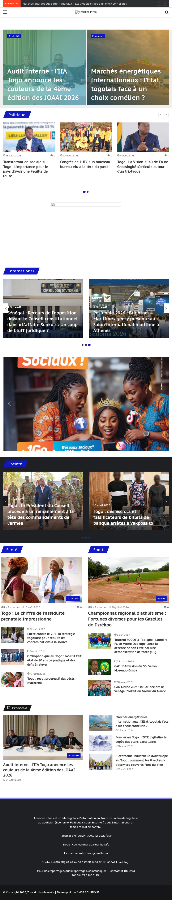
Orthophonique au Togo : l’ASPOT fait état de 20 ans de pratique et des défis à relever (54, 660)
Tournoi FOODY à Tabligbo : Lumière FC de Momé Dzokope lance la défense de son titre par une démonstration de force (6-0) (140, 646)
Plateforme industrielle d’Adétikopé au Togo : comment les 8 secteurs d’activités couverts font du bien (142, 760)
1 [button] (84, 192)
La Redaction (12, 607)
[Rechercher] (167, 13)
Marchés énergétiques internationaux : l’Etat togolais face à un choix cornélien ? (142, 721)
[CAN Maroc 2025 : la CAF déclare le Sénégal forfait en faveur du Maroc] (99, 688)
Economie (98, 36)
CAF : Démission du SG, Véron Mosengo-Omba (135, 668)
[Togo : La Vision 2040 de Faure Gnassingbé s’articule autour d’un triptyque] (143, 137)
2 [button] (88, 192)
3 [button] (89, 345)
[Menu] (5, 13)
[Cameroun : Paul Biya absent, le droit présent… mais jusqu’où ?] (43, 308)
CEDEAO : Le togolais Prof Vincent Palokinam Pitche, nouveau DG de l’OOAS (128, 324)
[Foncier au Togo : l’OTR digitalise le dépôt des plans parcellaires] (100, 743)
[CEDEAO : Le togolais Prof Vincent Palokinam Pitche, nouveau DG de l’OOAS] (129, 308)
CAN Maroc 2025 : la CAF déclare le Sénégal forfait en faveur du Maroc (140, 689)
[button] (9, 404)
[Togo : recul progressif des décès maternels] (12, 679)
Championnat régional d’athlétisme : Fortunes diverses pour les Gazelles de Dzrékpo (127, 619)
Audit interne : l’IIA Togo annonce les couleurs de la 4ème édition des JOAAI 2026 (39, 770)
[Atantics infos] (86, 12)
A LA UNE (14, 36)
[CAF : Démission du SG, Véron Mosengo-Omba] (99, 667)
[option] (86, 67)
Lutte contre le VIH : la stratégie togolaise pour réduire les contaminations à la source (51, 638)
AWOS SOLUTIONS (88, 892)
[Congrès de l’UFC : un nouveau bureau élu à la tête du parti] (86, 137)
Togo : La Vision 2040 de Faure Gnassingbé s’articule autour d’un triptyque (142, 166)
